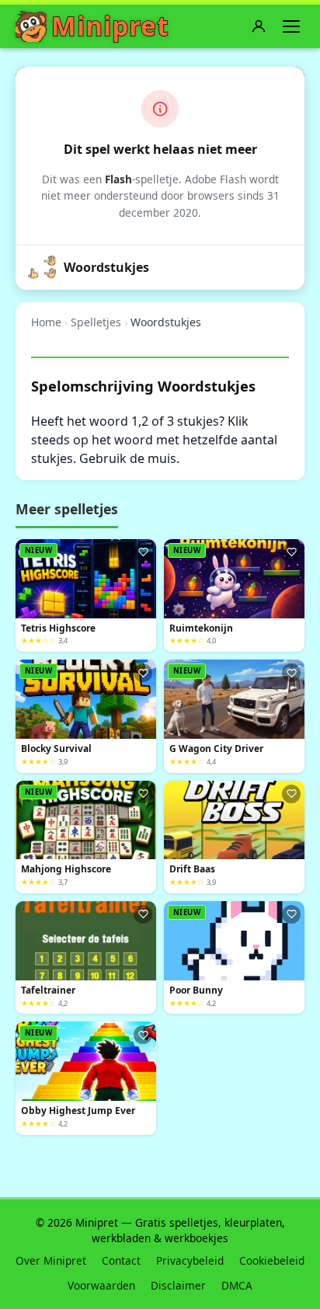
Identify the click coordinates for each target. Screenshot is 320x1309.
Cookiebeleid (271, 1260)
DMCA (236, 1285)
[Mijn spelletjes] (258, 26)
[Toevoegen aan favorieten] (143, 552)
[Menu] (291, 26)
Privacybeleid (190, 1260)
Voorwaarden (101, 1285)
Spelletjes (96, 322)
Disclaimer (178, 1285)
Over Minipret (51, 1260)
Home (46, 322)
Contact (121, 1260)
